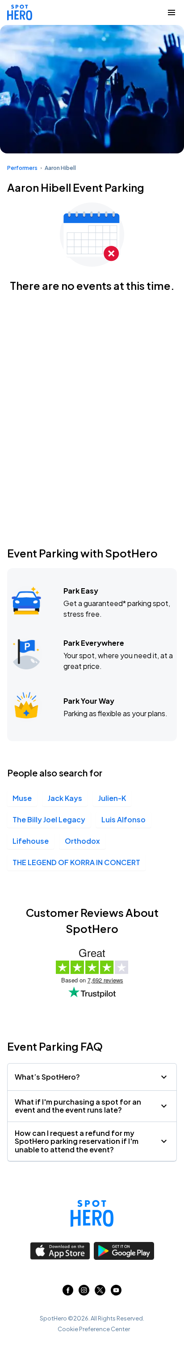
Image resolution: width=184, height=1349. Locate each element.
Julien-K (112, 798)
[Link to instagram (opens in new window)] (84, 1292)
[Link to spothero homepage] (92, 1213)
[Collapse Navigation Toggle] (171, 12)
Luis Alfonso (123, 819)
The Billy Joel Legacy (49, 819)
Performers (22, 168)
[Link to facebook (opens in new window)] (68, 1292)
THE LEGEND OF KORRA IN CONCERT (76, 862)
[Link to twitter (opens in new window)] (100, 1292)
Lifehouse (31, 841)
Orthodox (82, 841)
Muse (22, 798)
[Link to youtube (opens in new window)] (116, 1292)
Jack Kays (65, 798)
